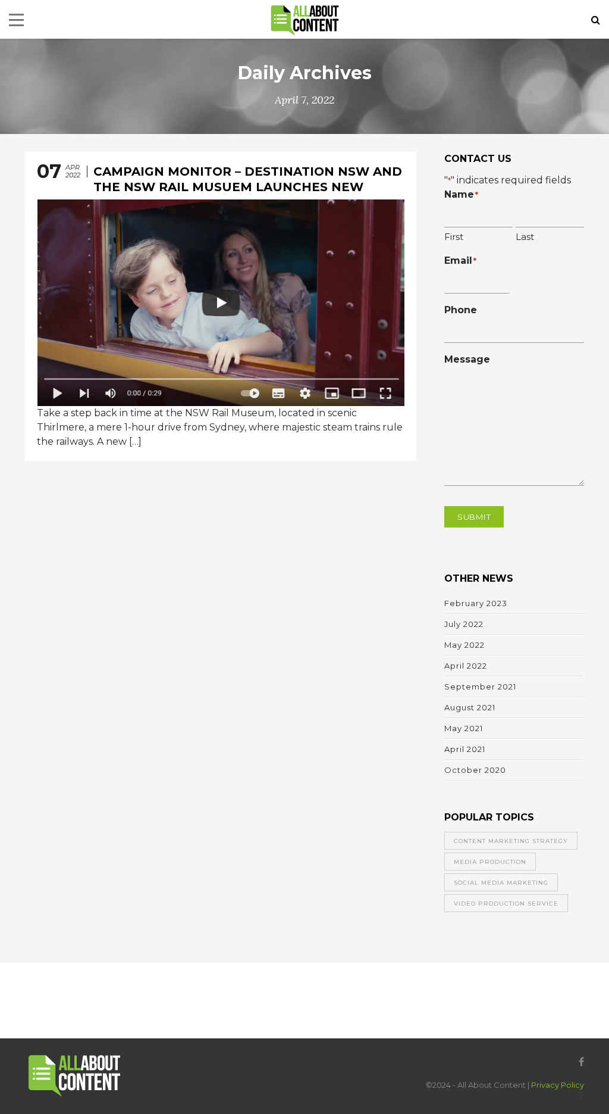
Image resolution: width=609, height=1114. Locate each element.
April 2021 (464, 749)
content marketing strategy (511, 841)
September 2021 (480, 686)
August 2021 (469, 707)
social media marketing (501, 883)
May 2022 (464, 645)
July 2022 (464, 624)
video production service (506, 903)
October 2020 (475, 770)
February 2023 (475, 603)
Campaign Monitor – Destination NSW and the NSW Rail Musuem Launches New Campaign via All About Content (247, 187)
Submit (474, 517)
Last (525, 236)
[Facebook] (578, 1062)
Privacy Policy (557, 1085)
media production (490, 862)
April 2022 (465, 665)
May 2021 (463, 728)
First (453, 236)
